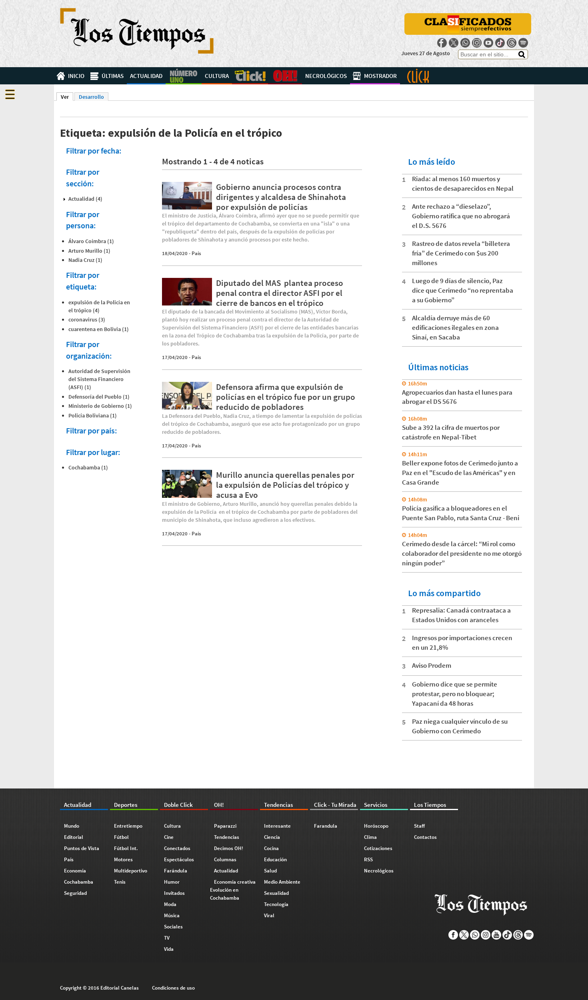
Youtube (488, 43)
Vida (169, 949)
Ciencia (272, 837)
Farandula (325, 825)
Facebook (442, 43)
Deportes (184, 75)
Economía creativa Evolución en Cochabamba (233, 889)
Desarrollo (91, 96)
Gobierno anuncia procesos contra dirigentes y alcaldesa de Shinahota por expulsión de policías (281, 197)
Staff (419, 825)
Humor (172, 881)
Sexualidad (276, 893)
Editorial (73, 837)
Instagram (477, 43)
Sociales (173, 926)
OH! (285, 75)
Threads (511, 43)
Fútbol (121, 837)
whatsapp (465, 43)
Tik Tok (500, 43)
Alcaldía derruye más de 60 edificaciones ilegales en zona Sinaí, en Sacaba (455, 327)
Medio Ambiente (282, 881)
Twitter (453, 43)
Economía (75, 870)
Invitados (174, 893)
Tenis (120, 881)
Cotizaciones (378, 848)
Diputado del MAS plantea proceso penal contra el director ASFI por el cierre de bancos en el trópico (279, 292)
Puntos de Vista (81, 848)
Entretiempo (128, 825)
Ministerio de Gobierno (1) (100, 405)
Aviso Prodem (431, 665)
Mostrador (380, 76)
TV (167, 937)
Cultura (217, 76)
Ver (67, 96)
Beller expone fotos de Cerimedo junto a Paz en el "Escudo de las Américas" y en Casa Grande (460, 473)
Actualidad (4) (85, 198)
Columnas (225, 859)
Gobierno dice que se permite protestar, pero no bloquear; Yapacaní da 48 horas (454, 694)
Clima (370, 837)
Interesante (277, 825)
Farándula (175, 870)
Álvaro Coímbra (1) (91, 241)
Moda (170, 904)
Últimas (113, 76)
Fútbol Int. (126, 848)
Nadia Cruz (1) (85, 259)
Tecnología (276, 904)
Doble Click (250, 75)
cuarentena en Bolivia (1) (98, 329)
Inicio (76, 76)
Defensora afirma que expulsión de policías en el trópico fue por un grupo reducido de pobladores (285, 396)
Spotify (523, 43)
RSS (368, 859)
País (196, 253)
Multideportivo (130, 870)
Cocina (271, 848)
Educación (275, 859)
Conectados (177, 848)
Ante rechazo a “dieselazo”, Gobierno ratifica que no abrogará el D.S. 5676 (461, 216)
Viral (269, 915)
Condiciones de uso (173, 987)
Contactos (425, 837)
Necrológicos (326, 76)
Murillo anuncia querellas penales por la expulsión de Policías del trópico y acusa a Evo (285, 484)
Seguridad (75, 893)
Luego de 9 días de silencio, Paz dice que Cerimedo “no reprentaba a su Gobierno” (462, 290)
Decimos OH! (228, 848)
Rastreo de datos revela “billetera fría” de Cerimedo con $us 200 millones (461, 253)
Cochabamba (78, 881)
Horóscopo (376, 825)
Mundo (71, 825)
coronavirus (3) (86, 319)
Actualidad (146, 76)
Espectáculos (179, 859)
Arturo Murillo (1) (89, 250)
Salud (270, 870)
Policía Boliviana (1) (92, 415)
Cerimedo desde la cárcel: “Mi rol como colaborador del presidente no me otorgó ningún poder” (462, 553)
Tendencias (226, 837)
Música (172, 915)
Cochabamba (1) (88, 467)
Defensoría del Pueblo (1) (99, 396)
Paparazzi (225, 825)
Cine (169, 837)
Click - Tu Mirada (418, 75)
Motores (123, 859)
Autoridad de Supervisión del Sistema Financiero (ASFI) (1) (99, 379)
